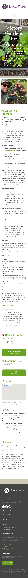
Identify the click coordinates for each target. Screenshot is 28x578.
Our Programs (7, 514)
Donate (5, 524)
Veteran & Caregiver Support (11, 522)
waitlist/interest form (11, 151)
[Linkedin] (9, 506)
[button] (14, 15)
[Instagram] (6, 506)
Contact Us (6, 529)
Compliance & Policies (9, 527)
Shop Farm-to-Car (8, 517)
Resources (6, 519)
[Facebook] (3, 506)
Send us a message (6, 549)
